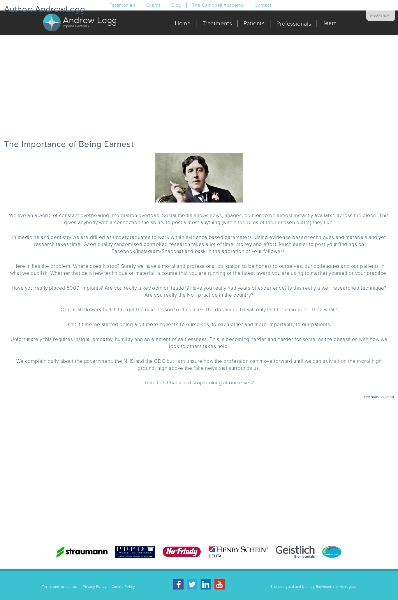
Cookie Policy (123, 587)
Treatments (216, 23)
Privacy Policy (94, 587)
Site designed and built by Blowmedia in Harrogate (313, 587)
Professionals (293, 23)
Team (329, 23)
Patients (254, 23)
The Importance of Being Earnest (69, 144)
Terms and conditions (60, 587)
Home (182, 23)
